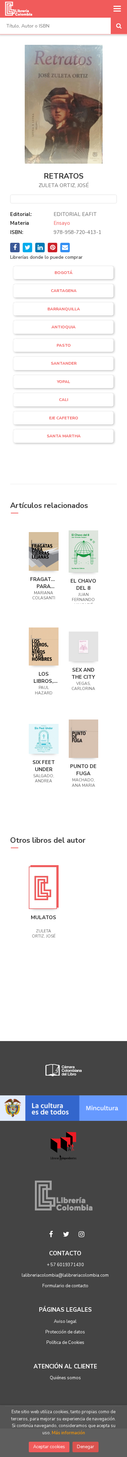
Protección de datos (65, 1332)
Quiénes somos (65, 1378)
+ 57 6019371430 (65, 1265)
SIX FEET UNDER (44, 765)
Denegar (85, 1447)
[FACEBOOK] (51, 1234)
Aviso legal (65, 1321)
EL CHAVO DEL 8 (83, 584)
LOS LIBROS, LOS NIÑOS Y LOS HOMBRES (43, 677)
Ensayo (62, 223)
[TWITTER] (66, 1234)
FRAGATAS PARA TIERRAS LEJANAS (43, 582)
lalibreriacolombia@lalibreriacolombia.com (65, 1275)
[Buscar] (119, 26)
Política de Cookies (65, 1343)
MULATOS (43, 917)
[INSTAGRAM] (81, 1234)
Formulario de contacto (65, 1286)
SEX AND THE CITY (83, 673)
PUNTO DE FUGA (83, 770)
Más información (68, 1433)
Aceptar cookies (49, 1447)
